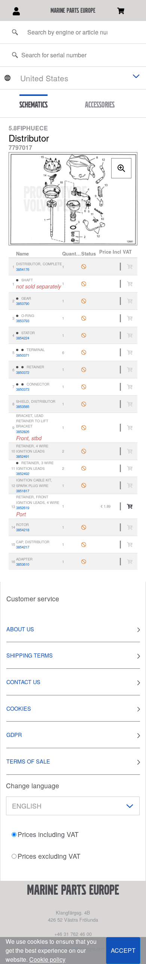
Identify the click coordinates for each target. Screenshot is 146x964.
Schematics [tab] (33, 104)
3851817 (22, 490)
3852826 (22, 431)
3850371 (22, 355)
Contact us (23, 682)
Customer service (32, 598)
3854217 (22, 547)
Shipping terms (29, 655)
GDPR (14, 734)
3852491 (22, 456)
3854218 (22, 529)
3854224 (22, 338)
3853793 (22, 320)
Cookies (18, 708)
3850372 (22, 372)
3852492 (22, 473)
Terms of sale (28, 761)
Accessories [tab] (100, 104)
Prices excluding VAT (49, 856)
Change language (32, 785)
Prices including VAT (48, 834)
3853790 (22, 303)
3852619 (22, 507)
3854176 (22, 269)
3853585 (22, 406)
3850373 (22, 389)
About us (20, 629)
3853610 (22, 564)
